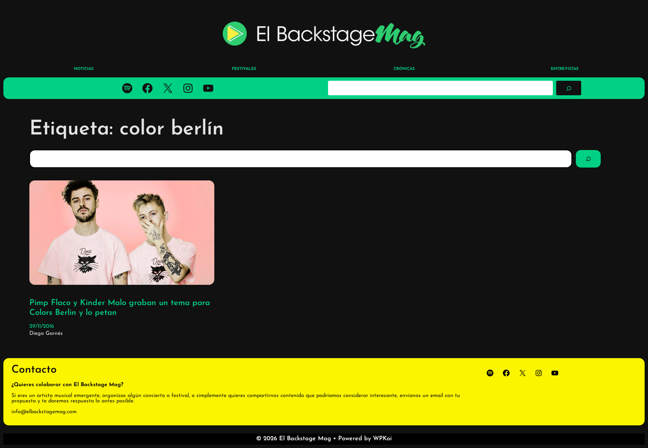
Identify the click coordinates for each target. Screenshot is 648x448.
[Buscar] (568, 88)
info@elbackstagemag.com (44, 412)
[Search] (588, 159)
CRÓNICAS (404, 69)
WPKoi (382, 439)
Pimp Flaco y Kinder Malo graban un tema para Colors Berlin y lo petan (119, 308)
